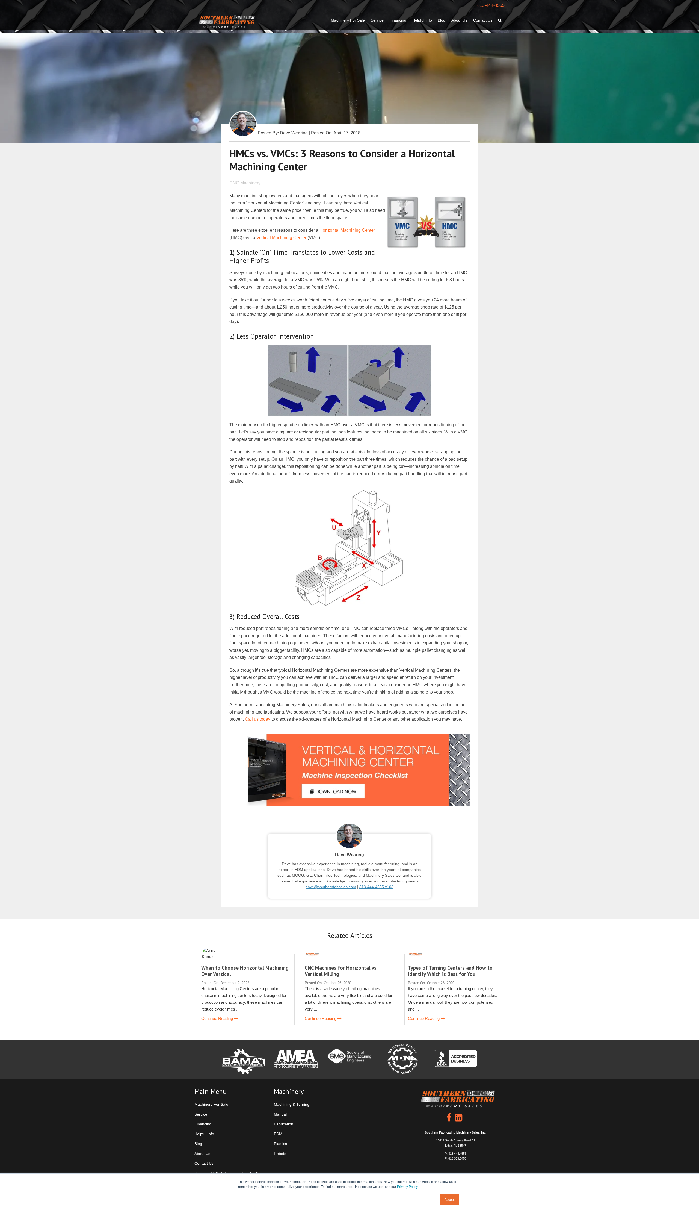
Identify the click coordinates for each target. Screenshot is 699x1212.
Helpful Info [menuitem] (422, 20)
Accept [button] (450, 1199)
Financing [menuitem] (397, 20)
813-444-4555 (491, 5)
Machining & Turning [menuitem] (291, 1104)
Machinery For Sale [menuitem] (348, 20)
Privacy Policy (407, 1186)
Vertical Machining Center (281, 237)
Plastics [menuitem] (280, 1143)
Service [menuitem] (377, 20)
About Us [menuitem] (459, 20)
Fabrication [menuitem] (283, 1124)
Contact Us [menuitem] (482, 20)
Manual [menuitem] (280, 1114)
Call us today (257, 719)
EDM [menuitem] (278, 1134)
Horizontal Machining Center (347, 230)
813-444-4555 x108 (376, 887)
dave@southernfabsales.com (331, 887)
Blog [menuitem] (441, 20)
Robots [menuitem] (280, 1153)
